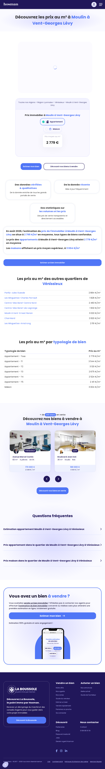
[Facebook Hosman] (56, 751)
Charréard (9, 318)
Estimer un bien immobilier (52, 262)
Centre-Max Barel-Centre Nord (20, 302)
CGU (48, 762)
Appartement (56, 121)
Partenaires (60, 727)
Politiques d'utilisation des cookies (76, 762)
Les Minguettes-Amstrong (17, 323)
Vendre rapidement (63, 706)
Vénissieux (59, 102)
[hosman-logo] (11, 5)
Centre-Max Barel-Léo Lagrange (20, 308)
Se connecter (61, 713)
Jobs (58, 738)
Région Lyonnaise (45, 102)
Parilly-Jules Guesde (14, 292)
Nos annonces (86, 688)
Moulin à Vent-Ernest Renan (18, 313)
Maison (56, 129)
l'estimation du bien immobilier (33, 605)
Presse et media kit (63, 734)
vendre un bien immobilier (36, 603)
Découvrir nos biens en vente (52, 490)
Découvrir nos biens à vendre (64, 166)
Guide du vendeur (63, 698)
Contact (83, 727)
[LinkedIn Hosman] (66, 751)
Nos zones (60, 695)
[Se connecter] (94, 4)
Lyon (75, 450)
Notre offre (60, 688)
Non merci (11, 756)
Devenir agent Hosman (65, 741)
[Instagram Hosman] (61, 751)
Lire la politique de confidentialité (18, 747)
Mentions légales (96, 762)
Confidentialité (57, 762)
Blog (57, 730)
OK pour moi (47, 756)
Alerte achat (85, 691)
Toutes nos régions (26, 102)
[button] (5, 765)
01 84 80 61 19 (85, 730)
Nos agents (60, 691)
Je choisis (29, 756)
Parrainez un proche (63, 709)
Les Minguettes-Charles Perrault (20, 297)
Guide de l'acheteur (88, 695)
